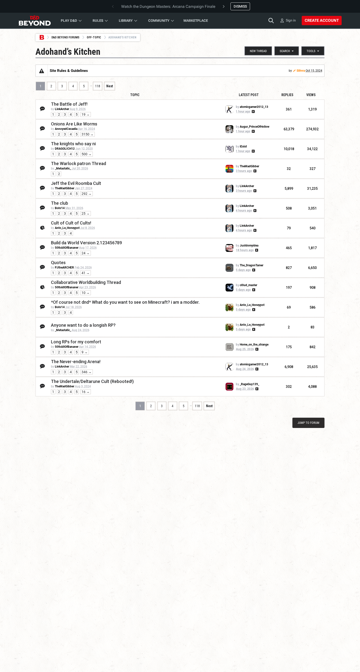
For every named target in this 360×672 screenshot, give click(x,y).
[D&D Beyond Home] (34, 20)
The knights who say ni (73, 143)
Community (158, 20)
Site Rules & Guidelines (69, 70)
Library (126, 20)
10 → (86, 293)
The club (59, 203)
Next (109, 86)
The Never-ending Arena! (75, 361)
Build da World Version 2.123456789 (86, 242)
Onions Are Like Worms (74, 123)
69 (289, 307)
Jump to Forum (308, 423)
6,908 (289, 367)
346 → (87, 372)
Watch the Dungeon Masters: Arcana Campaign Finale (168, 6)
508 (289, 208)
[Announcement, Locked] (42, 71)
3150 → (88, 134)
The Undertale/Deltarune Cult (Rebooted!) (92, 381)
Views (311, 95)
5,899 (289, 188)
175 (289, 347)
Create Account (322, 20)
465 (289, 248)
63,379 (289, 129)
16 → (86, 392)
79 (289, 228)
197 (289, 288)
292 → (87, 194)
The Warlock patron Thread (78, 163)
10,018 (289, 149)
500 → (87, 154)
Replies (287, 95)
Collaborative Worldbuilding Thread (86, 282)
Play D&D (69, 20)
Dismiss (240, 6)
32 (289, 169)
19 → (86, 114)
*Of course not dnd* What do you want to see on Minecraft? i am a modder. (125, 302)
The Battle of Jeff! (69, 104)
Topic (134, 95)
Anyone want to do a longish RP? (83, 325)
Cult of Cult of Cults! (71, 222)
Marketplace (195, 20)
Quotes (58, 262)
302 (289, 387)
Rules (98, 20)
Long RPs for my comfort (76, 341)
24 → (86, 253)
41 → (86, 273)
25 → (86, 213)
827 (289, 268)
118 (97, 86)
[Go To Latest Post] (253, 111)
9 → (85, 352)
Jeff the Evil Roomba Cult (76, 183)
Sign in (291, 20)
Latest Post (249, 95)
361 (289, 109)
